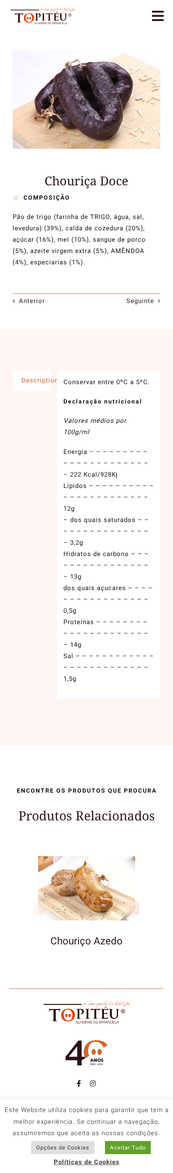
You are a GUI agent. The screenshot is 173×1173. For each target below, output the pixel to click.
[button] (40, 908)
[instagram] (93, 1083)
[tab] (32, 380)
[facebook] (79, 1083)
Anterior (32, 301)
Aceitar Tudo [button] (128, 1148)
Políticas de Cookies (87, 1162)
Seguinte (140, 301)
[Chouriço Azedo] (86, 860)
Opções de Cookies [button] (62, 1148)
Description (36, 380)
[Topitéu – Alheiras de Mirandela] (42, 9)
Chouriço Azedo (86, 941)
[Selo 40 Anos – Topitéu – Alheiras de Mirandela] (86, 1043)
